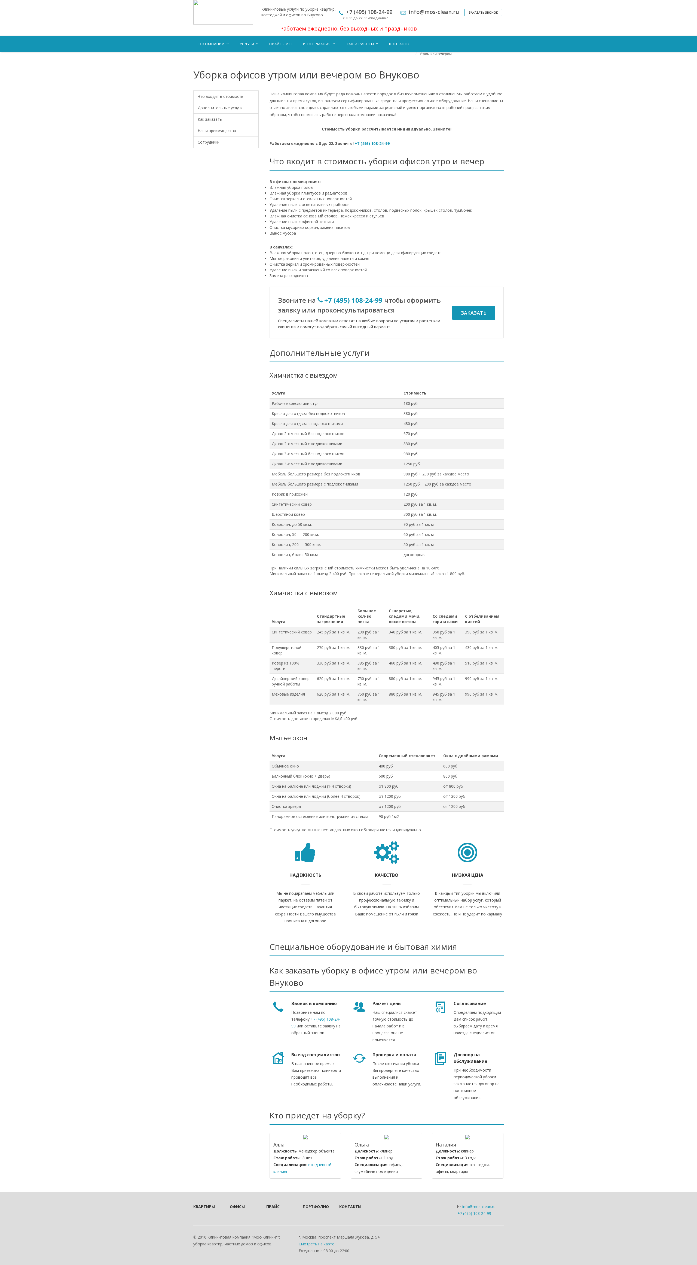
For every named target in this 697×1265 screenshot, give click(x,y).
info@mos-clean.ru (479, 1206)
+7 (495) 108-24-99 (372, 143)
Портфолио (314, 1206)
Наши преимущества (217, 130)
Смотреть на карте (316, 1243)
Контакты (350, 1206)
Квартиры (204, 1206)
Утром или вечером (436, 53)
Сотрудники (208, 142)
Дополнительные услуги (220, 107)
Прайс (273, 1206)
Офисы (237, 1206)
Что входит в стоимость (220, 96)
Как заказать (210, 119)
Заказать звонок (483, 12)
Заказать (474, 313)
